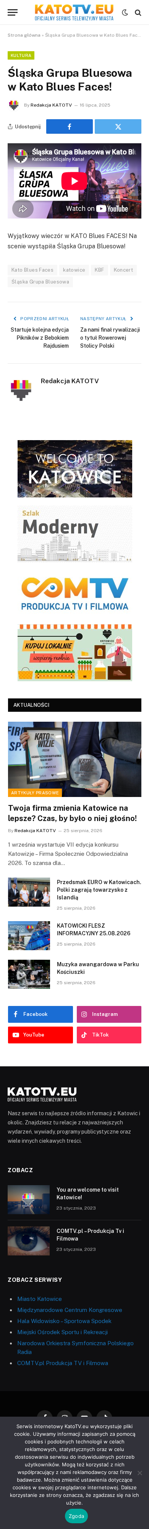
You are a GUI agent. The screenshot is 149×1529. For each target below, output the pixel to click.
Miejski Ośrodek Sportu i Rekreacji (62, 1332)
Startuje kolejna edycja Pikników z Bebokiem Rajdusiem (40, 338)
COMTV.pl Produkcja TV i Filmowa (62, 1363)
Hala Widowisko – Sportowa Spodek (64, 1321)
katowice (74, 270)
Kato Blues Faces (32, 270)
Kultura (21, 55)
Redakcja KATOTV (51, 105)
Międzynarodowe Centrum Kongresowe (69, 1310)
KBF (99, 270)
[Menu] (13, 12)
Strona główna (24, 35)
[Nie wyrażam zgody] (139, 1473)
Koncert (123, 270)
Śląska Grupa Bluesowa (40, 282)
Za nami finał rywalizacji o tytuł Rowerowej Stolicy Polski (110, 338)
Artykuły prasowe (35, 792)
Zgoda (76, 1516)
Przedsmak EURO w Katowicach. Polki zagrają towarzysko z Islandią (99, 890)
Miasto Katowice (39, 1299)
